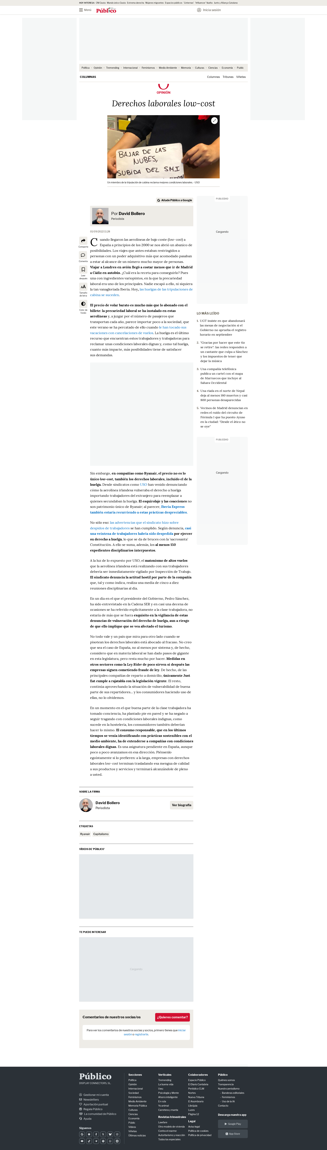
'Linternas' (189, 3)
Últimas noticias (137, 1135)
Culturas (199, 67)
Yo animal (163, 1105)
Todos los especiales (169, 1139)
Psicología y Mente (168, 1092)
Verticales (164, 1074)
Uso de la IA (228, 1101)
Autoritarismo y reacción (171, 1135)
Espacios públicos (173, 3)
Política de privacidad (199, 1135)
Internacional (130, 67)
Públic (131, 1122)
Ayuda (87, 1118)
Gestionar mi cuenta (96, 1095)
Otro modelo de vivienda (171, 1126)
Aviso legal (194, 1126)
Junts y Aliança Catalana (226, 3)
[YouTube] (82, 1141)
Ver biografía (181, 805)
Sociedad (133, 1092)
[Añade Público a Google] (82, 1134)
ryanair (85, 834)
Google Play (234, 1123)
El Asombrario (196, 1101)
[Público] (106, 10)
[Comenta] (83, 255)
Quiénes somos (226, 1080)
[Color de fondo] (83, 304)
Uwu (160, 1088)
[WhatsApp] (110, 1141)
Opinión (98, 67)
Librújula (192, 1105)
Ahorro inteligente (168, 1097)
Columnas (88, 77)
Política (86, 67)
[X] (103, 1134)
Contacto (223, 1105)
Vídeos (132, 1126)
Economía (227, 67)
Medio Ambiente (168, 67)
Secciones (135, 1074)
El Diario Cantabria (198, 1084)
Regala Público (93, 1109)
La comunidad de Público (100, 1114)
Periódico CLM (196, 1088)
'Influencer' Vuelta (204, 3)
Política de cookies (198, 1130)
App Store (234, 1133)
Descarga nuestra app (232, 1114)
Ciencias (213, 67)
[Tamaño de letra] (83, 287)
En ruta (162, 1101)
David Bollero (132, 213)
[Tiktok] (89, 1141)
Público (95, 1077)
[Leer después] (83, 269)
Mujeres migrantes (154, 3)
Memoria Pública (137, 1105)
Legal (191, 1121)
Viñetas (241, 77)
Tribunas (228, 77)
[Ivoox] (117, 1141)
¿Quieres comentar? (172, 1017)
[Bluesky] (110, 1134)
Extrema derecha (135, 3)
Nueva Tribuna (196, 1097)
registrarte (141, 1034)
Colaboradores (198, 1074)
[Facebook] (96, 1134)
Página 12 (193, 1114)
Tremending (112, 67)
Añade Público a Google (176, 200)
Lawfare (162, 1122)
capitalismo (101, 834)
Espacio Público (197, 1080)
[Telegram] (96, 1141)
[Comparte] (83, 241)
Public (240, 67)
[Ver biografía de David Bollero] (86, 805)
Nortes (192, 1092)
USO (143, 484)
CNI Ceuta (101, 3)
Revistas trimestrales (172, 1117)
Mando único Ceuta (116, 3)
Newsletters (91, 1099)
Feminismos (148, 67)
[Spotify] (103, 1141)
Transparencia (226, 1084)
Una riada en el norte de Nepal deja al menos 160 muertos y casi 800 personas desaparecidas (223, 395)
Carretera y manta (168, 1109)
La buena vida (165, 1084)
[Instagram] (117, 1134)
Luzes (191, 1109)
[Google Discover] (89, 1134)
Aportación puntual (95, 1104)
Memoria (186, 67)
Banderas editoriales (233, 1092)
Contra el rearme (167, 1130)
